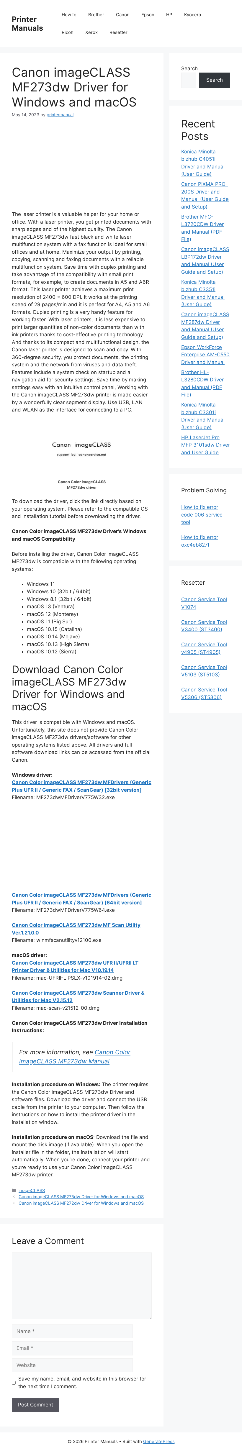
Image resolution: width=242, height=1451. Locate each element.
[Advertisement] (82, 169)
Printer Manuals (27, 23)
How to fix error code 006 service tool (202, 514)
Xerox (91, 32)
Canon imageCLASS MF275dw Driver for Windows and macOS (81, 1196)
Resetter (118, 32)
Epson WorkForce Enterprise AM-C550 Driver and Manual (205, 354)
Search (189, 68)
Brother (96, 14)
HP (169, 14)
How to (69, 14)
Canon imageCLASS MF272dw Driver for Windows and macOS (81, 1203)
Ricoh (67, 32)
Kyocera (192, 14)
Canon (123, 14)
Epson (147, 14)
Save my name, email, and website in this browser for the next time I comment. (82, 1382)
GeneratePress (159, 1441)
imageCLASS (32, 1190)
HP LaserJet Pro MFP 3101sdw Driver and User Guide (205, 445)
